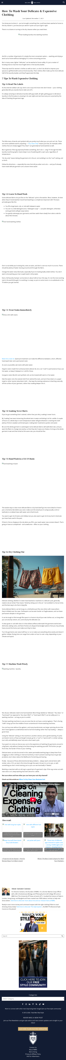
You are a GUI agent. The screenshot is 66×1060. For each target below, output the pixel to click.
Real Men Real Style (37, 1013)
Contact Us (33, 1047)
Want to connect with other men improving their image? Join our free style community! (33, 1009)
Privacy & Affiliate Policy (33, 1054)
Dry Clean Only (33, 143)
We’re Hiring (33, 1052)
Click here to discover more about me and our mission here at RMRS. (33, 901)
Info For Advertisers (33, 1056)
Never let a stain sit (8, 359)
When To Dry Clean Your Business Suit (32, 779)
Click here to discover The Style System (29, 907)
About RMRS (33, 1050)
